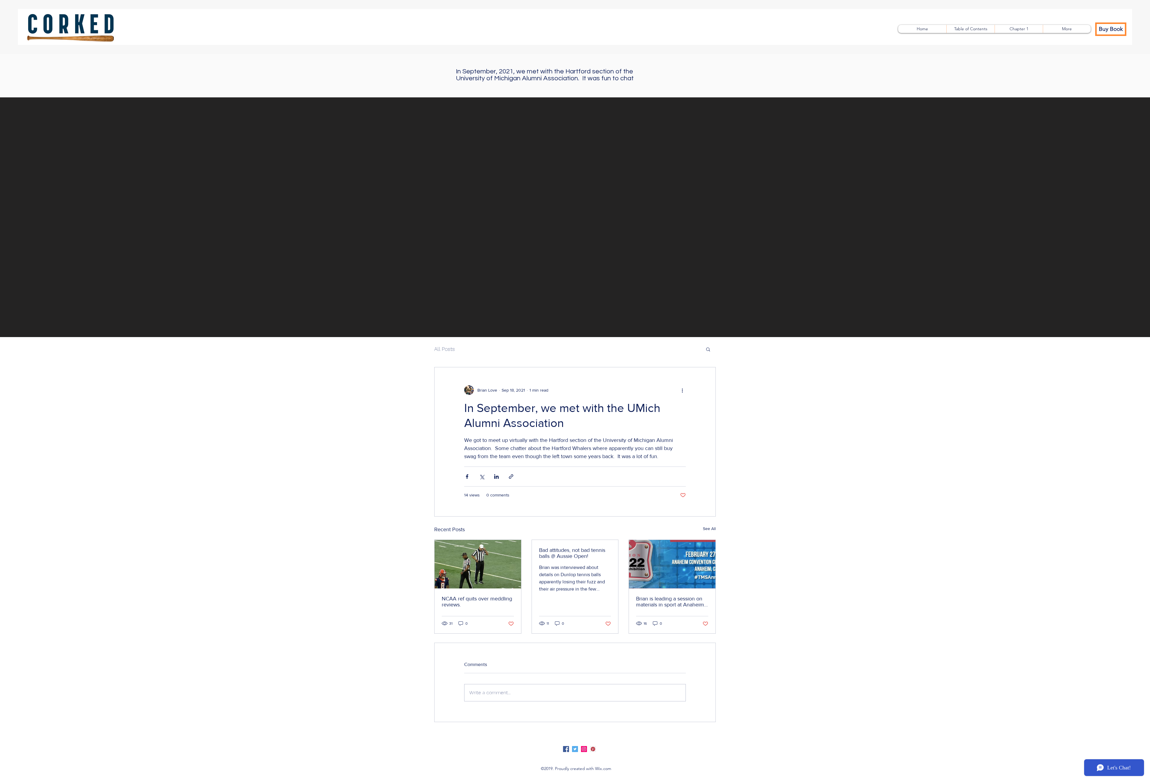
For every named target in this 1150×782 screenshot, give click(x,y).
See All (709, 528)
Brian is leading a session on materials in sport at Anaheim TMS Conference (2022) (670, 602)
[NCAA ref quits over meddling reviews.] (478, 564)
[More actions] (682, 390)
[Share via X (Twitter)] (482, 476)
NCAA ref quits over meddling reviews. (477, 602)
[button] (708, 349)
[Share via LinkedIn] (496, 476)
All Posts (444, 349)
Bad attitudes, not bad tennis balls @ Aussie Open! (572, 553)
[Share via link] (511, 476)
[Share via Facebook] (467, 476)
